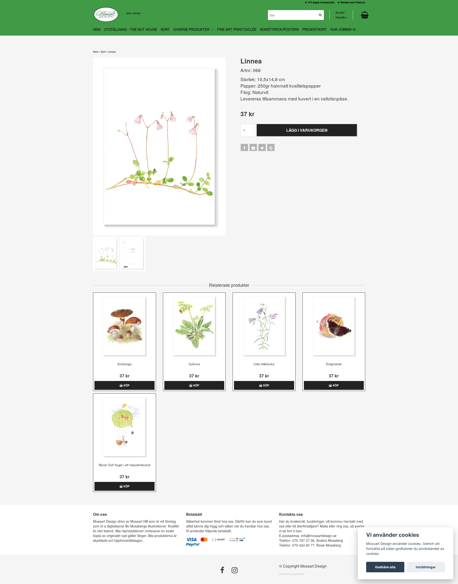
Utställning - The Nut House (130, 29)
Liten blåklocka (264, 364)
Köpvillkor (341, 17)
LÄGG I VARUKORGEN (307, 130)
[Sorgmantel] (334, 326)
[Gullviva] (194, 326)
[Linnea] (159, 146)
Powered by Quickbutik (291, 574)
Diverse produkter (192, 29)
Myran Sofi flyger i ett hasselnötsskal (124, 465)
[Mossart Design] (106, 14)
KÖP (126, 385)
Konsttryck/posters (279, 29)
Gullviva (194, 364)
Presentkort (314, 29)
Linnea (112, 51)
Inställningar (426, 567)
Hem (96, 51)
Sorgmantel (334, 364)
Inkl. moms (133, 13)
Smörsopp (124, 364)
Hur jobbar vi (343, 29)
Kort (103, 51)
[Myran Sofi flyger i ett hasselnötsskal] (124, 427)
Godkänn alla (385, 567)
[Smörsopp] (124, 326)
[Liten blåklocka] (264, 326)
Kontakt (340, 12)
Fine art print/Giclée (236, 29)
